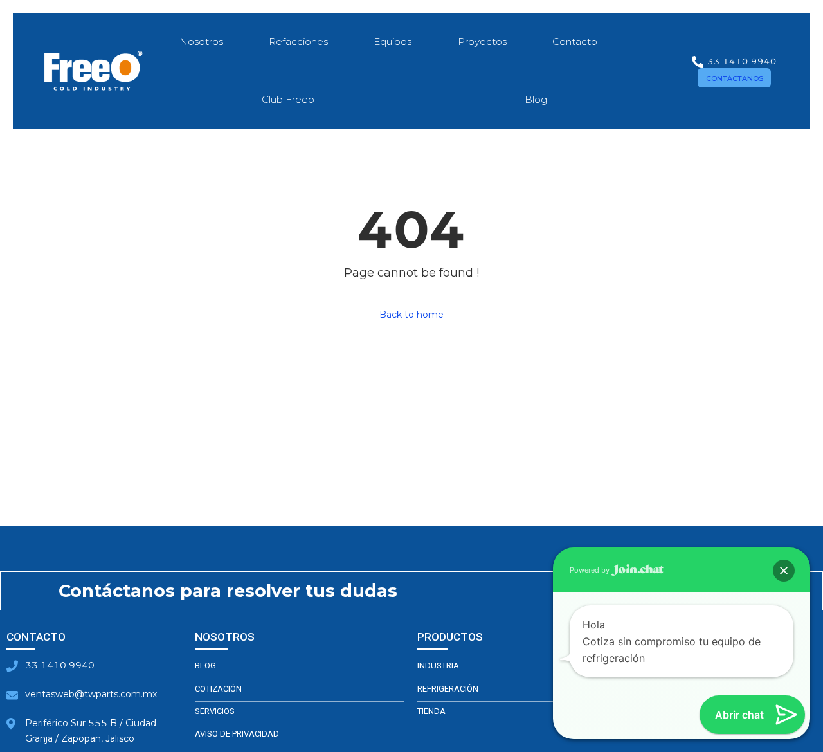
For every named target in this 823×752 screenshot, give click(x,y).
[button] (734, 77)
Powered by (590, 569)
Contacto (574, 41)
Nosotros (201, 41)
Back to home (411, 314)
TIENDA (431, 711)
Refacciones (298, 41)
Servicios (215, 711)
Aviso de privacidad (237, 733)
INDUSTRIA (438, 665)
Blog (536, 99)
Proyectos (482, 41)
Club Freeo (288, 99)
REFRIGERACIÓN (447, 688)
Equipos (393, 41)
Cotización (218, 688)
